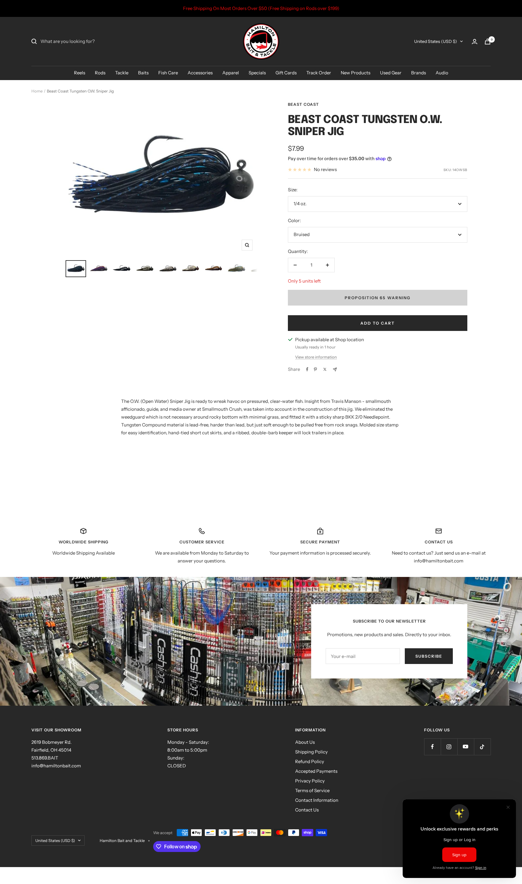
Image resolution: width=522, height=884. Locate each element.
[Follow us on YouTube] (465, 746)
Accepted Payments (316, 771)
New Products (355, 73)
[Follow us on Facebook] (432, 746)
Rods (100, 73)
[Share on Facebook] (307, 369)
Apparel (230, 73)
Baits (143, 73)
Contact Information (316, 800)
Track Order (318, 73)
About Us (305, 742)
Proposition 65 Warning (378, 297)
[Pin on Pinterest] (315, 369)
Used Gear (390, 73)
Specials (257, 73)
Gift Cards (286, 73)
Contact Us (307, 810)
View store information (316, 357)
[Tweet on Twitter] (324, 369)
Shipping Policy (311, 752)
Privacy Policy (310, 781)
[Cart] (488, 41)
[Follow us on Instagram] (449, 746)
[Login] (474, 41)
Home (37, 91)
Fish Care (168, 73)
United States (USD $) (435, 41)
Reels (79, 73)
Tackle (121, 73)
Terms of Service (312, 790)
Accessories (200, 73)
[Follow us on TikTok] (482, 746)
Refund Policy (309, 761)
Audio (442, 73)
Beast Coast (303, 104)
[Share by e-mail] (335, 369)
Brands (418, 73)
